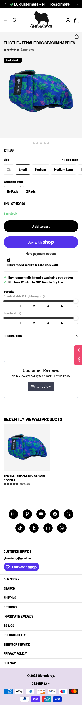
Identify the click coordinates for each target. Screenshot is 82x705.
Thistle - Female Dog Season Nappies (24, 477)
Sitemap (10, 663)
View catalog (6, 20)
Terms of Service (17, 644)
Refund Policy (15, 635)
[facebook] (54, 514)
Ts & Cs (9, 626)
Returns (10, 607)
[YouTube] (41, 514)
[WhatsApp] (62, 528)
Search (9, 588)
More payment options (41, 254)
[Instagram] (13, 514)
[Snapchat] (48, 528)
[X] (68, 514)
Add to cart (41, 226)
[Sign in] (68, 20)
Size (41, 159)
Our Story (11, 579)
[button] (5, 4)
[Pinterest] (27, 514)
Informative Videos (18, 616)
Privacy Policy (15, 654)
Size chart (72, 159)
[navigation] (34, 143)
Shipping (10, 598)
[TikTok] (20, 528)
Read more (60, 4)
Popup (44, 296)
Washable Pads (13, 181)
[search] (15, 20)
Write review (41, 386)
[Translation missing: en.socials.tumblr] (34, 528)
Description (13, 336)
